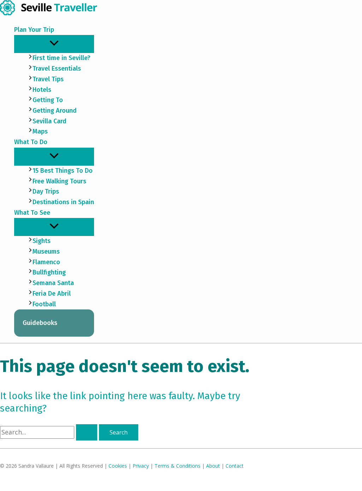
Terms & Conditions (177, 465)
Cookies (118, 465)
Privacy (141, 465)
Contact (235, 465)
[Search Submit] (86, 432)
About (213, 465)
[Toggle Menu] (54, 43)
